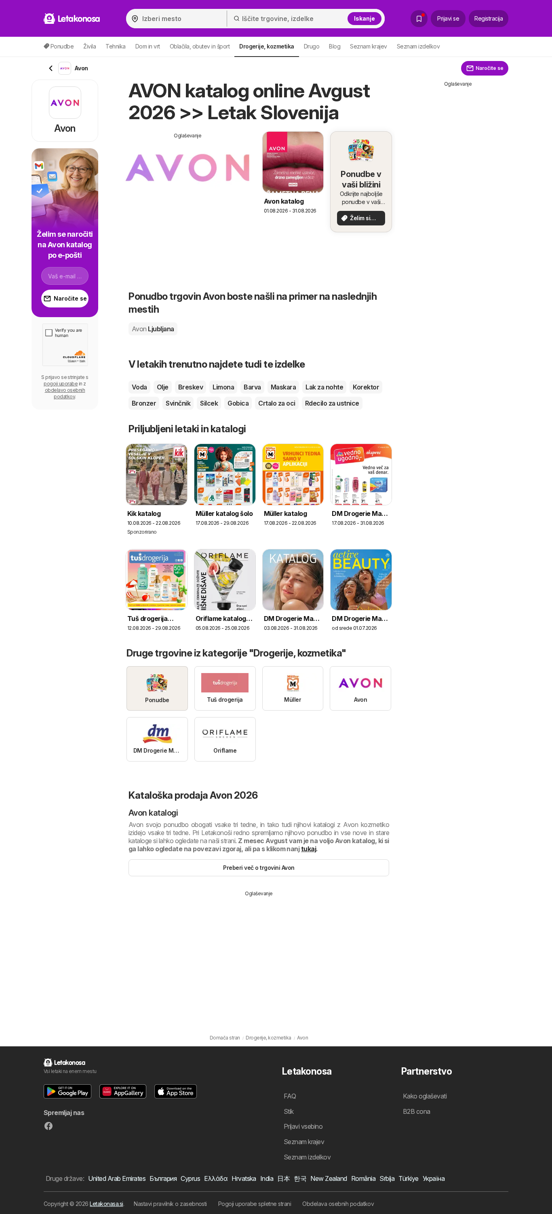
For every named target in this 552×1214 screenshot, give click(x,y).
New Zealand (328, 1178)
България (163, 1178)
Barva (252, 387)
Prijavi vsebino (303, 1126)
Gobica (238, 403)
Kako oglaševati (425, 1096)
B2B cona (416, 1111)
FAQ (290, 1096)
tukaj (308, 849)
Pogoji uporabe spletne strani (254, 1203)
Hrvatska (244, 1178)
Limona (223, 387)
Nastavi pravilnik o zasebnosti (170, 1203)
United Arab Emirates (116, 1178)
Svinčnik (178, 403)
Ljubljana (153, 329)
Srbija (386, 1178)
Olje (163, 387)
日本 (283, 1178)
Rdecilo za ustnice (332, 403)
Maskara (283, 387)
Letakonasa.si (106, 1203)
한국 (300, 1178)
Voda (139, 387)
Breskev (190, 387)
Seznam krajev (368, 46)
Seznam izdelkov (418, 46)
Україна (434, 1178)
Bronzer (144, 403)
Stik (289, 1111)
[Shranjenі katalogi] (419, 18)
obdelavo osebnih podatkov (65, 393)
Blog (334, 46)
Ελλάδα (216, 1178)
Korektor (366, 387)
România (363, 1178)
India (266, 1178)
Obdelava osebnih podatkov (338, 1203)
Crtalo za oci (276, 403)
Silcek (209, 403)
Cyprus (190, 1178)
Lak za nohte (324, 387)
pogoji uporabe (61, 384)
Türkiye (408, 1178)
